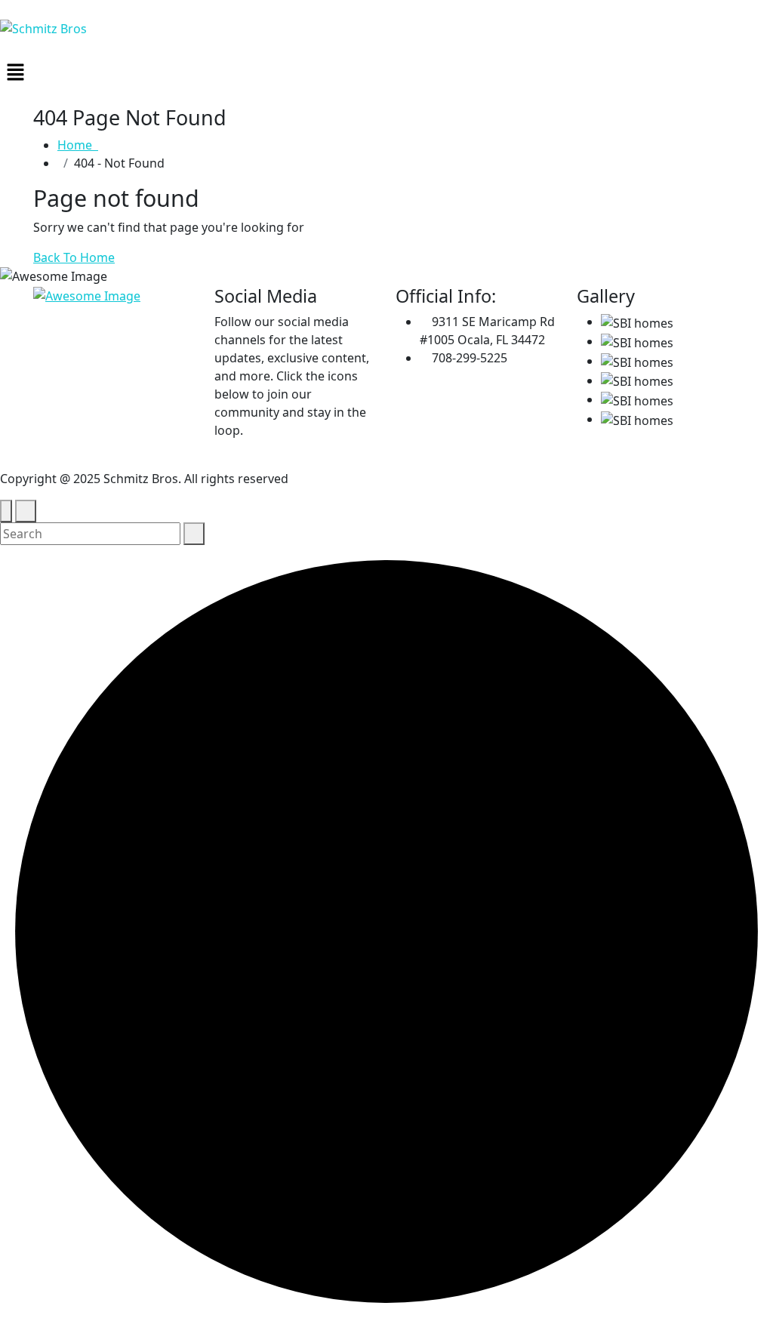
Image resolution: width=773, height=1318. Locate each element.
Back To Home (74, 257)
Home (77, 145)
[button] (386, 72)
